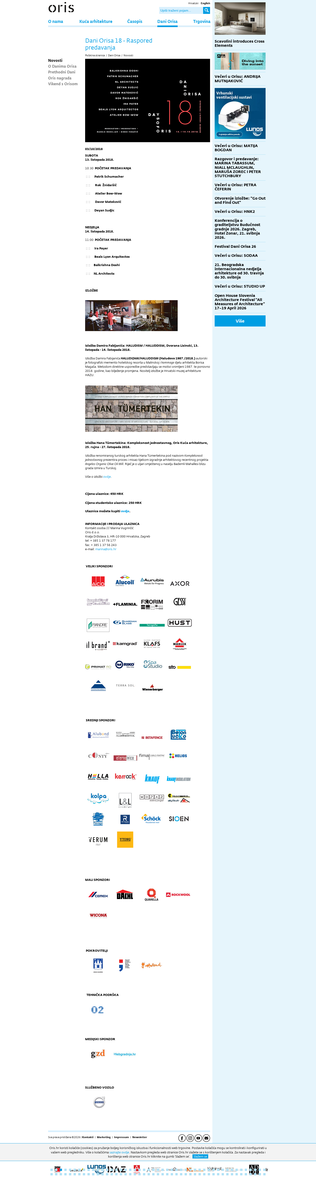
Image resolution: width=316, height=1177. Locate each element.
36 (213, 1170)
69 (149, 1174)
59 (102, 1174)
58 (98, 1174)
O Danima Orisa (62, 66)
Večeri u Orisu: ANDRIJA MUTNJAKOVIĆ (237, 78)
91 (250, 1174)
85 (223, 1174)
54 (79, 1174)
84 (218, 1174)
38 (223, 1170)
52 (70, 1174)
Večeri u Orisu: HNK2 (235, 211)
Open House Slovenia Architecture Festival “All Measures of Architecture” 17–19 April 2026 (240, 302)
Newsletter (139, 1137)
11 (98, 1170)
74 (172, 1174)
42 (241, 1170)
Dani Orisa (167, 21)
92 (255, 1174)
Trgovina (202, 21)
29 (181, 1170)
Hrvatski (193, 3)
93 (260, 1174)
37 (218, 1170)
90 (246, 1174)
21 (144, 1170)
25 (162, 1170)
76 (181, 1174)
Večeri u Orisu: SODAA (236, 255)
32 (195, 1170)
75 (176, 1174)
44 (250, 1170)
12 (102, 1170)
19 (135, 1170)
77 (186, 1174)
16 (121, 1170)
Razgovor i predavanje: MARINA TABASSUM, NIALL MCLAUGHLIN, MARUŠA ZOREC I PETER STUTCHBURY (238, 167)
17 (125, 1170)
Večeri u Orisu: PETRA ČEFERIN (235, 186)
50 (61, 1174)
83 (213, 1174)
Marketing (104, 1137)
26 (167, 1170)
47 (264, 1170)
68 (144, 1174)
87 (232, 1174)
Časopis (134, 21)
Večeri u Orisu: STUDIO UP (240, 286)
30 (186, 1170)
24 (158, 1170)
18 (130, 1170)
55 (84, 1174)
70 (153, 1174)
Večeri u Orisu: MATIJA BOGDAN (236, 147)
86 (227, 1174)
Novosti (55, 60)
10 (93, 1170)
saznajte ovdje (119, 1152)
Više (240, 321)
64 (125, 1174)
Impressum (121, 1137)
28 (176, 1170)
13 (107, 1170)
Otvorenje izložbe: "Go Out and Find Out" (240, 200)
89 (241, 1174)
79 (195, 1174)
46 (260, 1170)
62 (116, 1174)
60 (107, 1174)
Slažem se (200, 1156)
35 (209, 1170)
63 (121, 1174)
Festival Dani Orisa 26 (235, 246)
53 (75, 1174)
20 (139, 1170)
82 (209, 1174)
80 (199, 1174)
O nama (55, 21)
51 (65, 1174)
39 (227, 1170)
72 (162, 1174)
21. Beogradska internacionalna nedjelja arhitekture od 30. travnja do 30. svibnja (239, 271)
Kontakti (87, 1137)
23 (153, 1170)
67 (139, 1174)
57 (93, 1174)
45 (255, 1170)
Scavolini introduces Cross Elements (239, 43)
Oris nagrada (59, 78)
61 (112, 1174)
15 (116, 1170)
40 (232, 1170)
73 (167, 1174)
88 (236, 1174)
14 (112, 1170)
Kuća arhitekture (95, 21)
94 (264, 1174)
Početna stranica (95, 55)
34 (204, 1170)
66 (135, 1174)
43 (246, 1170)
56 (88, 1174)
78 (190, 1174)
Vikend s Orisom (63, 83)
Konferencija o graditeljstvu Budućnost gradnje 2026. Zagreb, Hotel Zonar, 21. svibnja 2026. (237, 229)
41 (236, 1170)
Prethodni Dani (61, 72)
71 (158, 1174)
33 (199, 1170)
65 (130, 1174)
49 (56, 1174)
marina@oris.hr (105, 549)
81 (204, 1174)
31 (190, 1170)
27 (172, 1170)
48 (51, 1174)
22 (149, 1170)
